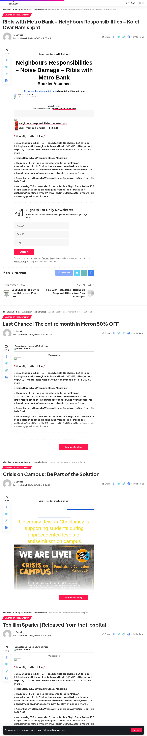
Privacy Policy (42, 730)
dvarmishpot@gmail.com (71, 91)
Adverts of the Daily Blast (17, 15)
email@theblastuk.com (64, 108)
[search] (127, 3)
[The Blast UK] (13, 3)
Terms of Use (59, 730)
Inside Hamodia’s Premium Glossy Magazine (41, 157)
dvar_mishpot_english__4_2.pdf (38, 127)
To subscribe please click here (40, 91)
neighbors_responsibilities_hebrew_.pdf (43, 123)
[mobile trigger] (5, 3)
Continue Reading (73, 447)
